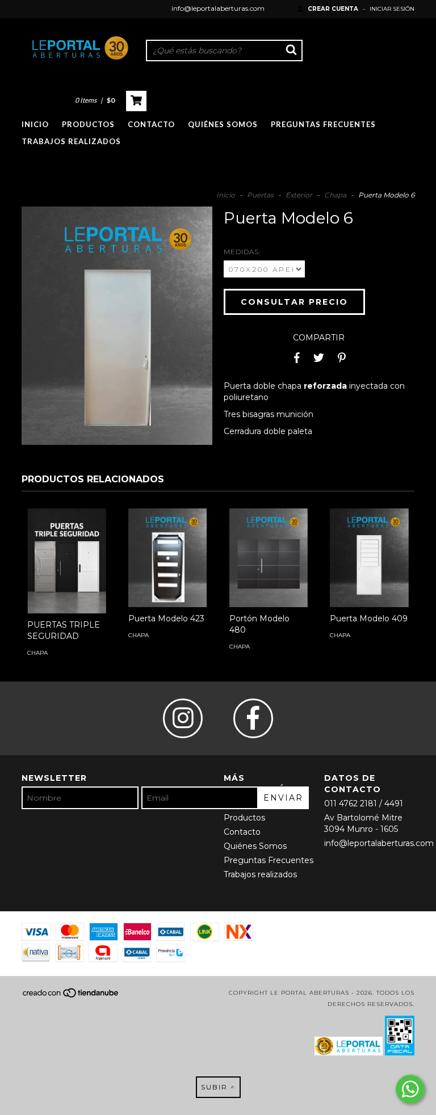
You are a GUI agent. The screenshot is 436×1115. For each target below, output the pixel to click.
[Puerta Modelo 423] (167, 557)
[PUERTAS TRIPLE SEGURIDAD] (66, 560)
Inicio (35, 124)
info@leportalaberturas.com (218, 8)
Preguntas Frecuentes (323, 124)
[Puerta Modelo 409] (369, 557)
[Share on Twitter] (319, 357)
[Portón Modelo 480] (268, 557)
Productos (88, 124)
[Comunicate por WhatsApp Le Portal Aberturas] (410, 1089)
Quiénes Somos (223, 124)
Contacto (151, 124)
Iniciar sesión (392, 8)
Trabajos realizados (71, 141)
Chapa (335, 195)
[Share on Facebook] (296, 357)
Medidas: (242, 251)
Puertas (260, 195)
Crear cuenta (333, 8)
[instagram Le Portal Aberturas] (183, 718)
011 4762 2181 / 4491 (363, 803)
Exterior (299, 195)
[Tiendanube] (71, 996)
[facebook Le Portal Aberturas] (253, 718)
